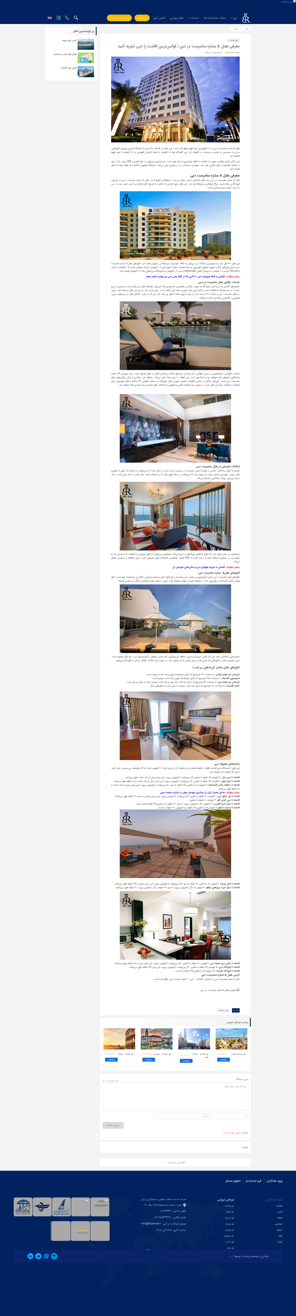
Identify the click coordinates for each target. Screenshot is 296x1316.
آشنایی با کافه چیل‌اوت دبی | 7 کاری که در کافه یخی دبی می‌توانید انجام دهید (185, 276)
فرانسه (279, 1206)
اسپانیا (279, 1230)
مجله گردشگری (273, 1199)
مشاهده (223, 1059)
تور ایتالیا (230, 1212)
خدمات (195, 18)
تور (235, 18)
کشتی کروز (159, 18)
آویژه (231, 1256)
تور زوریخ (230, 1224)
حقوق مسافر (233, 1180)
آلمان (280, 1212)
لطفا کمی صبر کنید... (175, 1162)
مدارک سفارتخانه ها (215, 18)
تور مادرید (229, 1242)
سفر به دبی (116, 184)
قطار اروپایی (176, 18)
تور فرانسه (229, 1206)
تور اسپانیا (229, 1218)
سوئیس (278, 1224)
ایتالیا (280, 1218)
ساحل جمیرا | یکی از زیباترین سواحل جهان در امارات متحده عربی (192, 792)
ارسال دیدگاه (113, 1125)
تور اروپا (230, 1248)
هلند (280, 1236)
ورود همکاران (274, 1180)
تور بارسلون (229, 1236)
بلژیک (279, 1242)
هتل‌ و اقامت (233, 40)
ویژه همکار (142, 18)
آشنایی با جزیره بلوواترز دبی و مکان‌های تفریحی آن (198, 567)
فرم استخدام (253, 1180)
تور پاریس (229, 1230)
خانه (247, 29)
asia (236, 29)
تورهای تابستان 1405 (119, 18)
